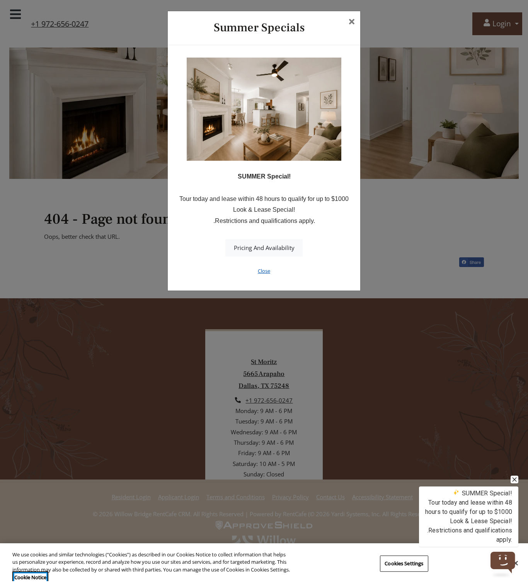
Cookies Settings (404, 563)
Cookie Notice (30, 576)
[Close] (515, 562)
